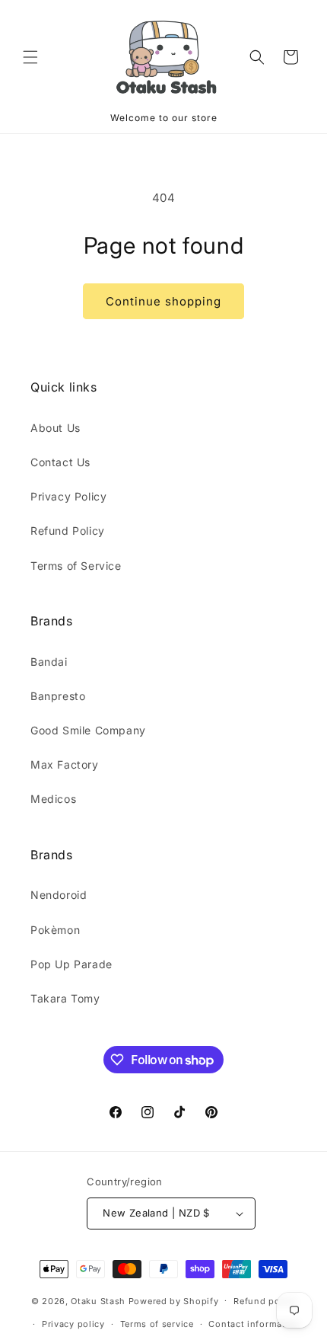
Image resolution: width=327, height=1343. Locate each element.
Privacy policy (73, 1324)
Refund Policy (67, 530)
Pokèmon (55, 929)
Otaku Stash (98, 1300)
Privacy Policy (68, 496)
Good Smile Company (88, 730)
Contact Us (60, 462)
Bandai (49, 661)
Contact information (254, 1324)
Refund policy (264, 1301)
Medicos (53, 798)
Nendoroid (58, 894)
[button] (30, 57)
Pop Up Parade (71, 964)
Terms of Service (76, 565)
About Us (55, 427)
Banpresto (57, 695)
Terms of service (157, 1324)
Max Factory (64, 764)
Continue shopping (163, 301)
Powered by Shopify (174, 1300)
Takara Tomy (65, 998)
